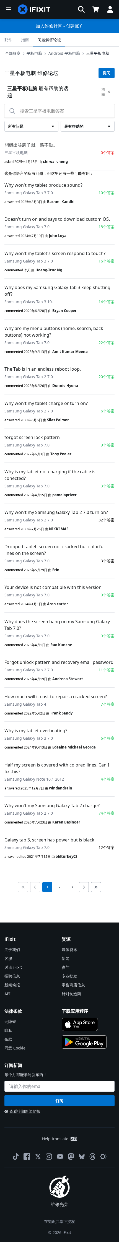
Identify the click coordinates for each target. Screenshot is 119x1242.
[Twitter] (38, 1156)
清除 (103, 92)
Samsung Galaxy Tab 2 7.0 (28, 376)
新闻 (65, 958)
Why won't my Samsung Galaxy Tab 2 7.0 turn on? (56, 512)
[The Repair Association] (103, 1156)
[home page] (34, 9)
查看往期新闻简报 (24, 1111)
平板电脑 (34, 53)
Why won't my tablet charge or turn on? (46, 403)
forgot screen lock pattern (32, 437)
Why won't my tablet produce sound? (43, 185)
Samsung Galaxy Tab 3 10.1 (29, 301)
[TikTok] (15, 1156)
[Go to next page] (84, 887)
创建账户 (75, 26)
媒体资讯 (69, 949)
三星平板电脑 (97, 53)
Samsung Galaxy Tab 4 (25, 704)
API (7, 993)
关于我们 (12, 949)
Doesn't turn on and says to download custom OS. (57, 219)
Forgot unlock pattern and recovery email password (58, 662)
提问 (106, 73)
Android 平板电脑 (64, 53)
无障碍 (10, 1021)
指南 (25, 39)
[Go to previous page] (35, 887)
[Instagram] (49, 1156)
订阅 (59, 1100)
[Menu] (8, 9)
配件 (8, 39)
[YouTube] (60, 1156)
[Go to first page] (23, 887)
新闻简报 (12, 985)
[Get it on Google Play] (84, 1042)
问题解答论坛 (49, 39)
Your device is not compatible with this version (53, 587)
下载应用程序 (75, 1011)
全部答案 (12, 53)
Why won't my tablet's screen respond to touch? (54, 253)
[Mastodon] (71, 1156)
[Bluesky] (82, 1157)
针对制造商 (71, 993)
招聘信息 (12, 976)
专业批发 (69, 976)
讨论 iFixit (13, 967)
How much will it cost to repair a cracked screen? (55, 696)
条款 (8, 1039)
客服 (8, 958)
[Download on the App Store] (80, 1024)
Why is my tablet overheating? (35, 730)
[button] (81, 9)
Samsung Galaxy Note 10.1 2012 (34, 779)
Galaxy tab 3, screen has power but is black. (49, 840)
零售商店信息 (73, 985)
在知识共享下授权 (59, 1221)
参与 (65, 967)
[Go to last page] (96, 887)
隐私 (8, 1030)
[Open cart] (95, 9)
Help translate (55, 1138)
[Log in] (110, 9)
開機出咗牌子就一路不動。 (31, 145)
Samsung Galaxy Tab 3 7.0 (28, 192)
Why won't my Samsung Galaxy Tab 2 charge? (52, 805)
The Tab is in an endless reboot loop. (42, 369)
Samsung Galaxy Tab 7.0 (27, 226)
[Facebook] (27, 1156)
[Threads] (92, 1156)
